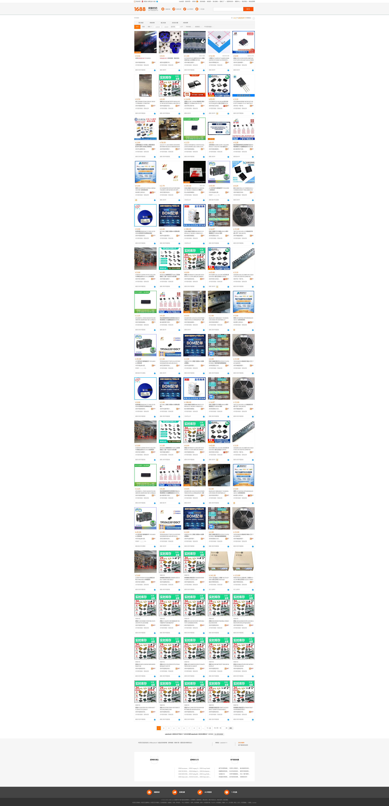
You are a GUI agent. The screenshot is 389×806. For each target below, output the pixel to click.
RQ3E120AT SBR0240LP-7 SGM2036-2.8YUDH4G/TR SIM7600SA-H (219, 319)
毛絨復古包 (222, 774)
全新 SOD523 (143, 58)
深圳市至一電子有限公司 (239, 106)
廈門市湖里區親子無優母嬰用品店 (228, 768)
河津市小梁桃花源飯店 (235, 768)
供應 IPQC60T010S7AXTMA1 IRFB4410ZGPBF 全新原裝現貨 (145, 189)
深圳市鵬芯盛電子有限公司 (190, 62)
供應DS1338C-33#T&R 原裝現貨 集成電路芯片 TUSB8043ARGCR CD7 (194, 102)
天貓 (174, 802)
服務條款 (199, 800)
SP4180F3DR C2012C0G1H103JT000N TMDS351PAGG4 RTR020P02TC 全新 (194, 319)
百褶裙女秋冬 (243, 777)
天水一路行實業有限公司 (246, 774)
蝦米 (201, 802)
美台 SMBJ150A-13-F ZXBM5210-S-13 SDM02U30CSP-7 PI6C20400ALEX (243, 189)
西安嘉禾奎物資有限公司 (225, 777)
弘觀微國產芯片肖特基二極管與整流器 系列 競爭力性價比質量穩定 (145, 145)
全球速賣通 (163, 802)
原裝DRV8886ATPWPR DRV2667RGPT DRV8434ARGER (243, 665)
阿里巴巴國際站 (145, 802)
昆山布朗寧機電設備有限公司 (190, 192)
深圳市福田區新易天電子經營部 (140, 62)
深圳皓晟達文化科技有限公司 (214, 235)
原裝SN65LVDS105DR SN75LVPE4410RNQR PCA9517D (170, 665)
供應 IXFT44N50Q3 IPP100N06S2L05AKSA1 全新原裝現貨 (243, 319)
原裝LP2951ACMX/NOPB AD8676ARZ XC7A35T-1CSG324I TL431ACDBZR (243, 59)
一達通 (249, 802)
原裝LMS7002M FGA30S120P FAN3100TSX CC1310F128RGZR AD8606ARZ (194, 275)
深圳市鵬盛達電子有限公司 (239, 235)
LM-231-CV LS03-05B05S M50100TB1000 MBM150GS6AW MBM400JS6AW (170, 145)
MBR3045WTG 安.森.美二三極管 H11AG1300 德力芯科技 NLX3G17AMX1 (243, 578)
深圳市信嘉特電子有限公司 (165, 235)
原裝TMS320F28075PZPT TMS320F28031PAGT (219, 665)
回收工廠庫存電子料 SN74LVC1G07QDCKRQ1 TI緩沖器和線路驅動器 (219, 362)
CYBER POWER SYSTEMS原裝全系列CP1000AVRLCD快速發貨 (145, 578)
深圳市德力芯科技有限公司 (214, 106)
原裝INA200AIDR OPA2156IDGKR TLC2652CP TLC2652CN (145, 708)
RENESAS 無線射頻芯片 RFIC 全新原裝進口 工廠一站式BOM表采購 (170, 275)
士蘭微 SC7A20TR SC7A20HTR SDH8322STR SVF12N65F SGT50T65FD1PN (219, 59)
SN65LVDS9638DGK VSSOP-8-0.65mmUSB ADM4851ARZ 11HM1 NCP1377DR (194, 146)
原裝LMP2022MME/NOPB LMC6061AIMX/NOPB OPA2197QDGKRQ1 (243, 622)
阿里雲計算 (207, 802)
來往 (235, 802)
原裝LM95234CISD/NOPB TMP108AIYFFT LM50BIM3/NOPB (194, 622)
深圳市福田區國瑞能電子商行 (190, 149)
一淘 (182, 802)
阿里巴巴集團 (136, 802)
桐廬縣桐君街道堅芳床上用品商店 (228, 771)
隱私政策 (205, 800)
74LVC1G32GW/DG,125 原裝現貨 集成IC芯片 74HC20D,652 (243, 232)
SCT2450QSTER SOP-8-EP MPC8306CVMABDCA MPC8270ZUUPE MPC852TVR (170, 189)
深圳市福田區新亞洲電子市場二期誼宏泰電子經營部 (140, 235)
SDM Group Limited (205, 768)
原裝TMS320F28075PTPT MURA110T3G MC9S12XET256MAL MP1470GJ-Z (170, 102)
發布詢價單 (241, 742)
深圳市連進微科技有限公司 (140, 106)
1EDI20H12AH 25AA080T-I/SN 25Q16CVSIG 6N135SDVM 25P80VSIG (243, 275)
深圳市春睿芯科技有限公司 (239, 192)
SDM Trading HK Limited (195, 774)
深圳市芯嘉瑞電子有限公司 (239, 62)
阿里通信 (218, 802)
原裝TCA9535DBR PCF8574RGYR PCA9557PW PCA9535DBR (145, 622)
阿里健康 (243, 802)
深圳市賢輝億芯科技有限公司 (214, 62)
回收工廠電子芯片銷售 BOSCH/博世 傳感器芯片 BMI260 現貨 (218, 232)
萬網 (223, 802)
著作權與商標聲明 (184, 800)
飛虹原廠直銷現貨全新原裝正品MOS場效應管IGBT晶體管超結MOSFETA (170, 319)
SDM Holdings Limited (195, 771)
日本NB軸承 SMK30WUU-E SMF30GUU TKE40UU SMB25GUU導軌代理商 (194, 189)
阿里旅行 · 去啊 (189, 802)
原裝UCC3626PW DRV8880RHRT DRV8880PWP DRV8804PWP (170, 622)
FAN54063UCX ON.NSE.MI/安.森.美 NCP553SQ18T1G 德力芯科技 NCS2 (218, 102)
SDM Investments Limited (184, 768)
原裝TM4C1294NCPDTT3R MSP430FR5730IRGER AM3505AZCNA (194, 708)
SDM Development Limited (206, 771)
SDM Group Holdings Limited (207, 774)
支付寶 (231, 802)
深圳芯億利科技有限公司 (165, 192)
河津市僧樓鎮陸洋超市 (235, 774)
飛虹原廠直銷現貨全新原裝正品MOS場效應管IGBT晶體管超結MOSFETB (243, 145)
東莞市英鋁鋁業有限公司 (246, 771)
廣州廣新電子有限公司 (239, 149)
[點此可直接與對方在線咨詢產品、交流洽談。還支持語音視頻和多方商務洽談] (155, 70)
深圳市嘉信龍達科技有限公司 (214, 149)
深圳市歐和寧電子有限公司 (165, 149)
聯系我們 (219, 800)
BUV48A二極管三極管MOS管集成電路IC (170, 232)
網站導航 (225, 800)
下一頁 (209, 728)
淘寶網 (169, 802)
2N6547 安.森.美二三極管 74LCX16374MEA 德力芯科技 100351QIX (219, 578)
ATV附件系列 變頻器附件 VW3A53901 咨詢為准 (219, 189)
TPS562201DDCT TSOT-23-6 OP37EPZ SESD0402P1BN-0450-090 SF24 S (170, 362)
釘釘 (239, 802)
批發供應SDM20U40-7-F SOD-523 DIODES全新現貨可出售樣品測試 (145, 232)
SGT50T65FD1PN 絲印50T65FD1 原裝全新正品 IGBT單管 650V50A (194, 59)
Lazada (254, 802)
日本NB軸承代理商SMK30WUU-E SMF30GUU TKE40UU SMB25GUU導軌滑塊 (194, 232)
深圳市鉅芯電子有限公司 (190, 106)
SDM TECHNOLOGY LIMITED (186, 771)
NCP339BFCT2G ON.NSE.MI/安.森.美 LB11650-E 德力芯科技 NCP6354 (219, 275)
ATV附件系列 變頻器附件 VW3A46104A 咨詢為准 (145, 362)
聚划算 (178, 802)
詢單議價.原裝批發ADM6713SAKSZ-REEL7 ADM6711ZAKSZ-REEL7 (219, 708)
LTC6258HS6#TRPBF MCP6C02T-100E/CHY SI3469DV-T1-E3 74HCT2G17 (243, 102)
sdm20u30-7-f (223, 742)
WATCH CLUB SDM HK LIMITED (198, 777)
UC (227, 802)
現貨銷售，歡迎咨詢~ (170, 58)
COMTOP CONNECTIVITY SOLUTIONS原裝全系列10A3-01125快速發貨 (145, 275)
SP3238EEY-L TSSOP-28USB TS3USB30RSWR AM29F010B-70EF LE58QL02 (145, 319)
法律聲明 (192, 800)
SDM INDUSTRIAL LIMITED (186, 774)
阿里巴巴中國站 (155, 802)
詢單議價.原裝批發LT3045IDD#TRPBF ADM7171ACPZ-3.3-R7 (194, 578)
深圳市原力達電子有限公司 (140, 279)
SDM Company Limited (195, 768)
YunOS (213, 802)
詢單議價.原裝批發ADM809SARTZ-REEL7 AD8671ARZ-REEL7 (170, 578)
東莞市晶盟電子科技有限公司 (165, 62)
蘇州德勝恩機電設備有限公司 (190, 235)
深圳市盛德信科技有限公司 (165, 106)
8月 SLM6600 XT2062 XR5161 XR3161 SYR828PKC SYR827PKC (145, 102)
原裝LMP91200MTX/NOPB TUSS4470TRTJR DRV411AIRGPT (194, 665)
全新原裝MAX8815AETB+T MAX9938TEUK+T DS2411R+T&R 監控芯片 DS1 (219, 146)
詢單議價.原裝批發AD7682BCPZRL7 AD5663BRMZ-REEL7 (243, 708)
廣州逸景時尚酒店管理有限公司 (248, 768)
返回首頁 (210, 734)
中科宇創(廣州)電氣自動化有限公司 (214, 192)
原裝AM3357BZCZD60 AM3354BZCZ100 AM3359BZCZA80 (170, 708)
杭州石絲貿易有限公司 (235, 771)
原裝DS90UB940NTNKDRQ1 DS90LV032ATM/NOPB (219, 622)
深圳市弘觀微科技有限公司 (140, 149)
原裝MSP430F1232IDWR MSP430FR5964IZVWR (145, 665)
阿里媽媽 (196, 802)
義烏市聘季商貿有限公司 (214, 582)
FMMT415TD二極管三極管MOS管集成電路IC (194, 362)
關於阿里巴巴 (212, 800)
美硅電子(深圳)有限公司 (140, 192)
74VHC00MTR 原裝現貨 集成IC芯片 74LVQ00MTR (243, 362)
